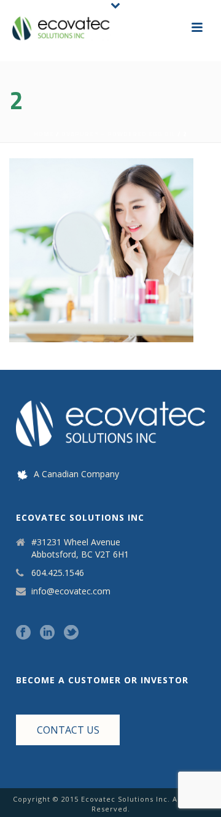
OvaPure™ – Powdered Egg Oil (118, 134)
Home (44, 134)
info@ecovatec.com (70, 591)
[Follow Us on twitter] (71, 633)
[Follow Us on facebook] (23, 633)
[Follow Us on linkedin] (47, 633)
